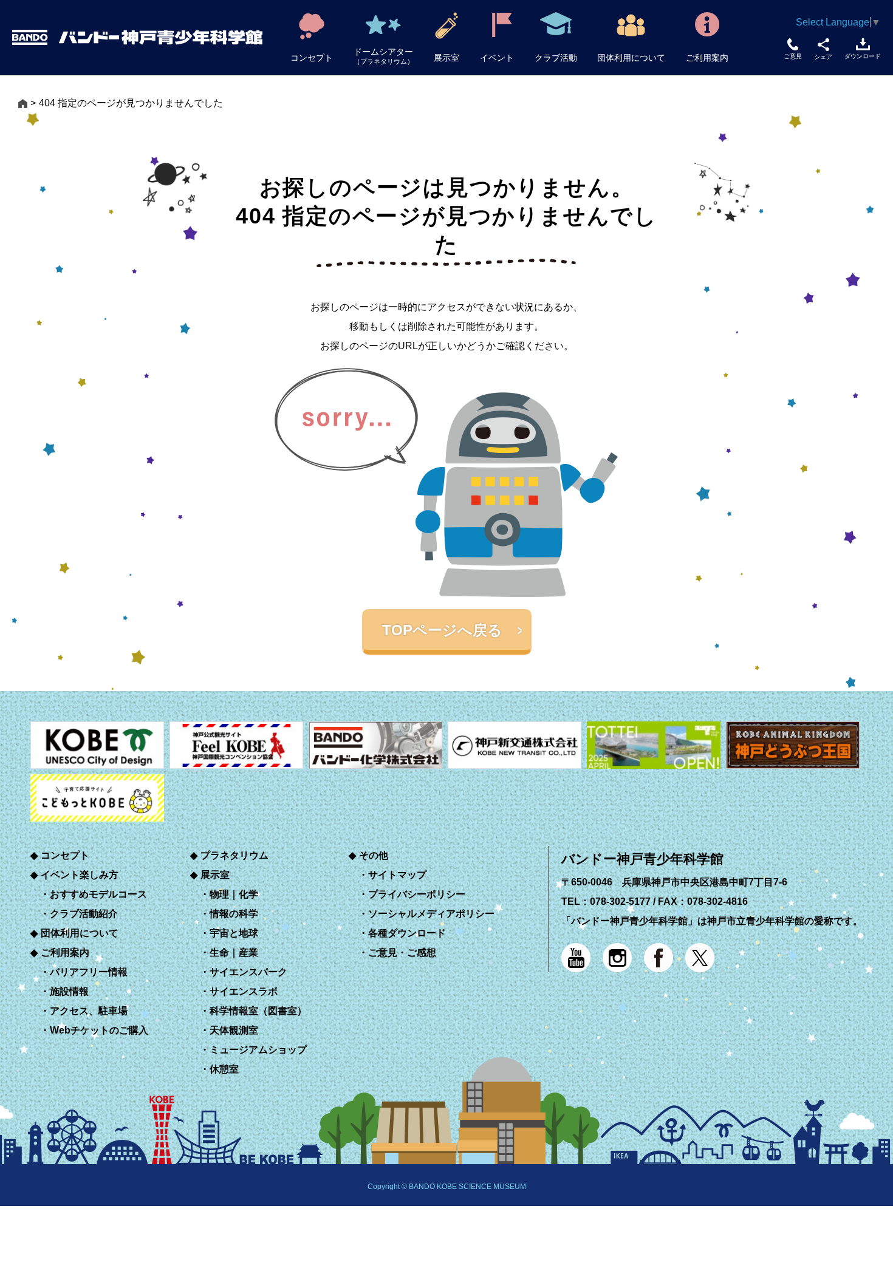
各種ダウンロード (407, 933)
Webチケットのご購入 (99, 1030)
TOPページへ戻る (442, 630)
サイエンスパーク (248, 972)
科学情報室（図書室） (258, 1011)
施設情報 (69, 991)
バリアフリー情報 (89, 972)
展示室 (215, 875)
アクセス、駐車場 (89, 1011)
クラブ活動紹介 (84, 913)
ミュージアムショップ (258, 1049)
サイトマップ (397, 875)
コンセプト (65, 855)
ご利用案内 (65, 952)
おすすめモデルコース (98, 894)
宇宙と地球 (234, 933)
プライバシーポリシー (416, 894)
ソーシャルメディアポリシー (431, 913)
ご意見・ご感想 (402, 952)
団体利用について (79, 933)
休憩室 (224, 1069)
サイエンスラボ (244, 991)
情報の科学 (234, 913)
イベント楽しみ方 (79, 875)
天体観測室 (234, 1030)
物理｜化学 (234, 894)
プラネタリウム (234, 855)
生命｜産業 (234, 952)
